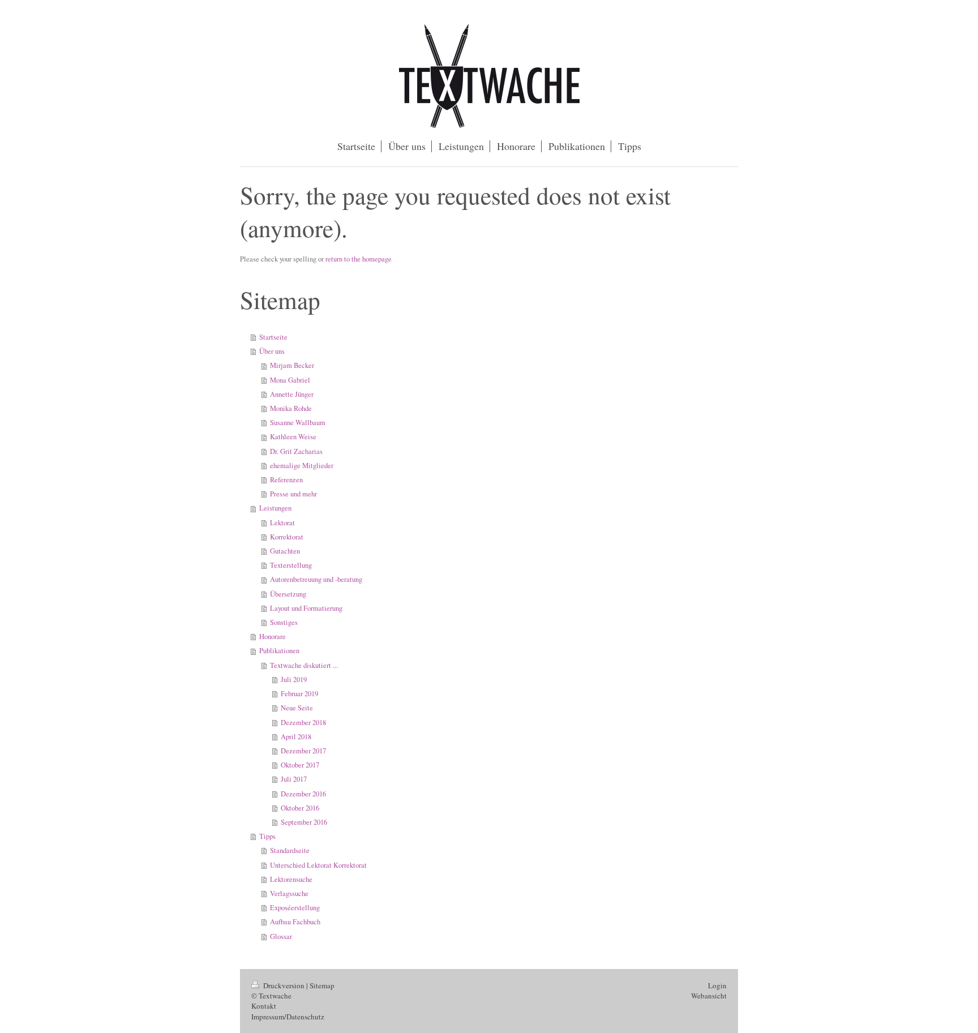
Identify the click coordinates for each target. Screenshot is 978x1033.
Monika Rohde (291, 408)
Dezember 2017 (303, 751)
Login (717, 985)
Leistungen (275, 508)
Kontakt (263, 1006)
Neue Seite (297, 708)
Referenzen (286, 480)
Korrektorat (286, 537)
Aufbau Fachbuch (295, 922)
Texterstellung (291, 565)
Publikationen (279, 650)
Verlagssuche (289, 893)
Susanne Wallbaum (297, 422)
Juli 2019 (294, 679)
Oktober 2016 (300, 808)
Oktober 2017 (300, 765)
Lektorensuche (291, 879)
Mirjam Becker (292, 365)
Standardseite (290, 850)
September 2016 (304, 822)
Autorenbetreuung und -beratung (316, 579)
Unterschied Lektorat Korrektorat (318, 865)
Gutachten (285, 551)
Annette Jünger (292, 394)
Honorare (272, 636)
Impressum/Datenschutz (287, 1016)
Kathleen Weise (293, 437)
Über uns (272, 351)
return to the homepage (358, 259)
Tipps (267, 836)
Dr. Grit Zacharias (296, 451)
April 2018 (296, 736)
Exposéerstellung (295, 907)
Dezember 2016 (303, 794)
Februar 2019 (299, 693)
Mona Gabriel (290, 380)
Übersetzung (288, 594)
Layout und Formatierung (306, 608)
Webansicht (709, 996)
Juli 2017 (294, 779)
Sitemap (322, 985)
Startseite (273, 337)
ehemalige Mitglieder (301, 465)
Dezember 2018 (303, 722)
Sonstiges (284, 622)
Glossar (281, 936)
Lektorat (282, 523)
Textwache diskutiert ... (304, 665)
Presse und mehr (293, 494)
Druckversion (283, 985)
